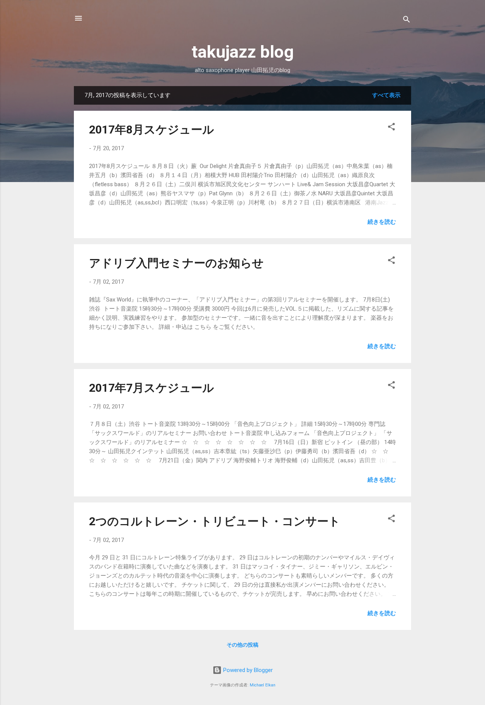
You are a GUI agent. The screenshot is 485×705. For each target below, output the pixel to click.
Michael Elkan (262, 685)
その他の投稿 (242, 645)
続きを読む (382, 221)
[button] (391, 128)
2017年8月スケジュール (151, 129)
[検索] (406, 20)
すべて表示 (386, 95)
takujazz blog (243, 52)
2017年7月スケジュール (151, 387)
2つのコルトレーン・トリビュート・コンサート (214, 521)
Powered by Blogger (247, 670)
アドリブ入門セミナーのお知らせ (176, 263)
